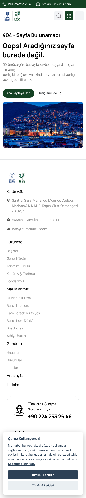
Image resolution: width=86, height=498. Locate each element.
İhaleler (12, 367)
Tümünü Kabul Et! (43, 475)
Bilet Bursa (15, 328)
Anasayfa (15, 375)
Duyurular (14, 360)
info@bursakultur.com (56, 4)
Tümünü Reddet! (43, 485)
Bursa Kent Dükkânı (22, 320)
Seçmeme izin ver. (21, 463)
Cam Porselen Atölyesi (24, 313)
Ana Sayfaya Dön (18, 93)
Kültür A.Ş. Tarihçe (21, 273)
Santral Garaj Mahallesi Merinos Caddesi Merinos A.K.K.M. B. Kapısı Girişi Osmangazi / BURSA (45, 206)
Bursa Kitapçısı (18, 305)
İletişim (13, 384)
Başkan (12, 251)
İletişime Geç (47, 93)
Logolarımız (15, 281)
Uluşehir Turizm (19, 298)
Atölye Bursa (16, 335)
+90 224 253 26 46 (20, 4)
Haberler (13, 352)
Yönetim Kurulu (18, 266)
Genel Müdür (16, 258)
